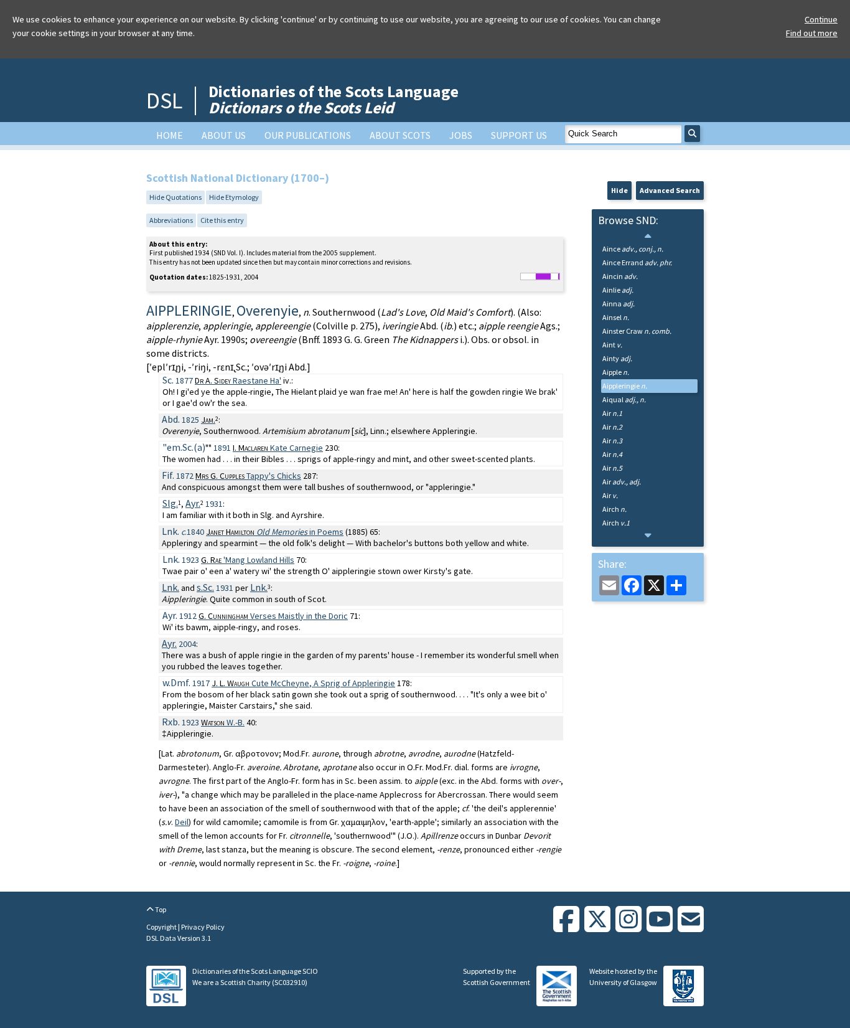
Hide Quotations (175, 197)
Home (169, 135)
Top (160, 909)
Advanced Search (670, 190)
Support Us (519, 135)
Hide (619, 190)
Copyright (162, 926)
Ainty (617, 358)
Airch (614, 509)
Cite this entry (222, 220)
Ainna (618, 303)
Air (612, 413)
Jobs (460, 135)
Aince (632, 248)
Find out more (812, 33)
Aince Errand (637, 262)
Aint (612, 344)
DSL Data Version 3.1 (178, 938)
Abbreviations (171, 220)
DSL (164, 101)
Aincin (620, 276)
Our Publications (307, 135)
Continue (821, 19)
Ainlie (617, 290)
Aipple (615, 372)
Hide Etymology (234, 197)
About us (224, 135)
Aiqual (624, 399)
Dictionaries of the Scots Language (333, 99)
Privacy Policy (203, 926)
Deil (182, 822)
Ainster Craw (636, 331)
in (274, 531)
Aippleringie (624, 385)
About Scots (400, 135)
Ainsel (615, 317)
